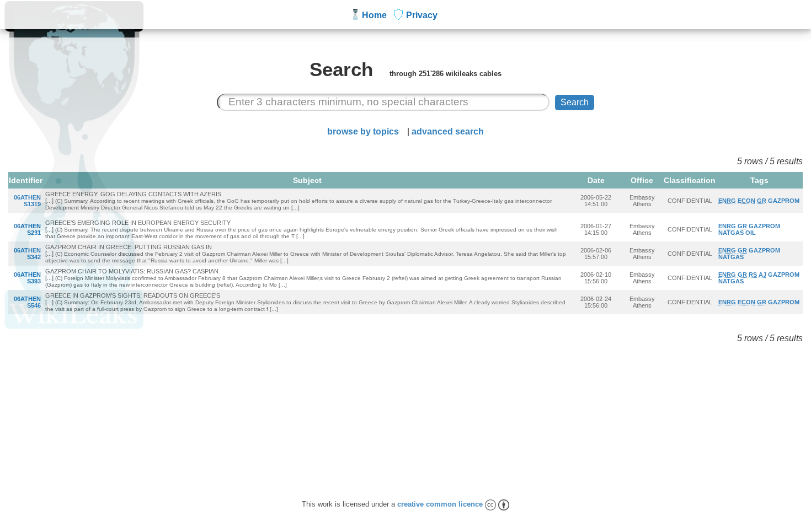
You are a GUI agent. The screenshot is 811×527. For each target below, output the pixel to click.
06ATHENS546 (27, 302)
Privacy (421, 15)
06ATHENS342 (27, 253)
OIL (750, 232)
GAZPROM (783, 200)
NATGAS (731, 232)
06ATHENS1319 (27, 200)
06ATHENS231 (27, 229)
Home (374, 15)
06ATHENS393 (27, 277)
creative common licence (441, 504)
